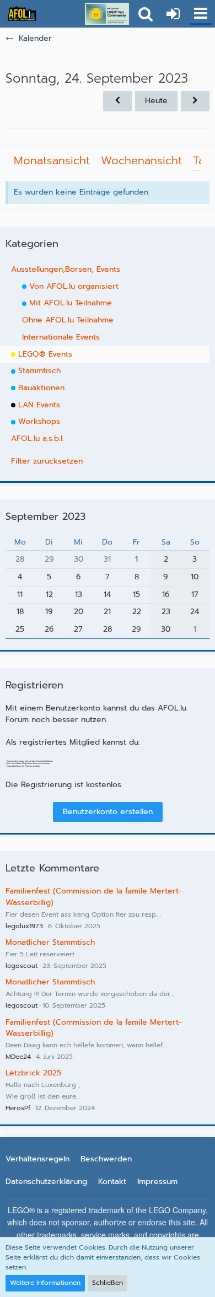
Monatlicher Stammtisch (50, 942)
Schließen (107, 1283)
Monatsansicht (52, 160)
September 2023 (45, 516)
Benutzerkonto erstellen (108, 811)
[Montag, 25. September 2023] (195, 101)
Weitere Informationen (45, 1283)
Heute (156, 100)
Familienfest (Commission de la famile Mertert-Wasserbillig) (94, 896)
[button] (201, 14)
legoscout (21, 966)
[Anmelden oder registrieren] (173, 14)
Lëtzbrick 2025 (33, 1073)
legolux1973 (24, 926)
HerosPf (18, 1108)
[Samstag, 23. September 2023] (117, 101)
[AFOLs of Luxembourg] (22, 14)
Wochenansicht (141, 160)
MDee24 (18, 1057)
